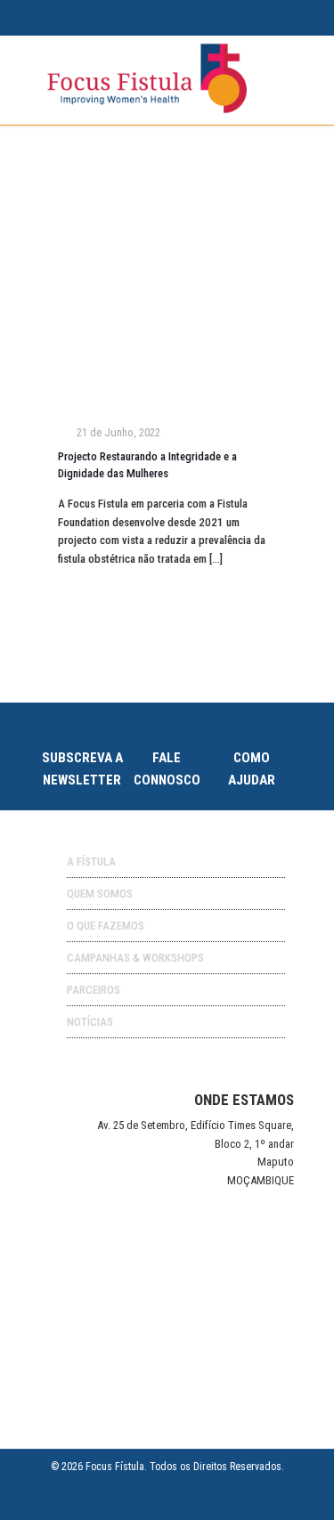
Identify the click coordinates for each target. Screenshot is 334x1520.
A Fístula (91, 861)
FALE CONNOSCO (167, 769)
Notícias (90, 1021)
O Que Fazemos (105, 925)
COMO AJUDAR (251, 769)
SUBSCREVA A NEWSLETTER (82, 769)
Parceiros (93, 989)
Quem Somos (100, 893)
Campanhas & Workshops (135, 957)
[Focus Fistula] (147, 110)
